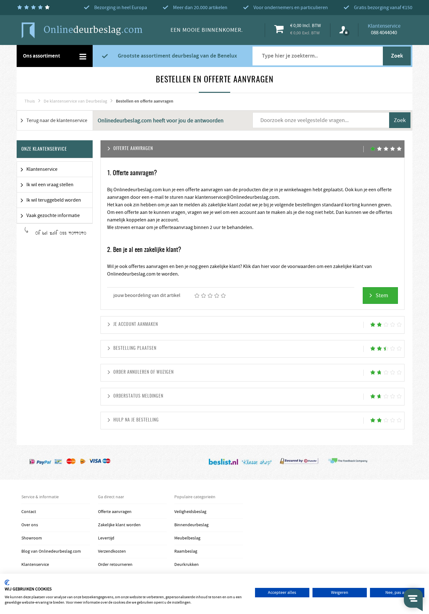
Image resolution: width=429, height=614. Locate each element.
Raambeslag (185, 551)
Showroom (31, 538)
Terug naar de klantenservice (56, 120)
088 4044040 (384, 32)
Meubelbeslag (187, 538)
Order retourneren (115, 564)
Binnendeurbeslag (191, 525)
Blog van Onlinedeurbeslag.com (51, 551)
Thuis (29, 101)
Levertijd (106, 538)
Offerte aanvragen (115, 512)
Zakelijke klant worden (119, 525)
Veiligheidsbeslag (190, 512)
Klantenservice (35, 564)
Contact (28, 512)
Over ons (29, 525)
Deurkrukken (186, 564)
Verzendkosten (112, 551)
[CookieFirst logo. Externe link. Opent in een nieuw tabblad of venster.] (7, 582)
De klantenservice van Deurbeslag (75, 101)
